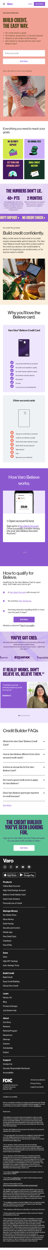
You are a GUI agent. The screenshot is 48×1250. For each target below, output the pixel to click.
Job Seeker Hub (9, 1010)
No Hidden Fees (9, 915)
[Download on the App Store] (10, 875)
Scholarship (8, 1048)
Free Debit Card (9, 936)
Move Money (8, 919)
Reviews (6, 1026)
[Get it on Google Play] (27, 874)
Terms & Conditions (37, 1080)
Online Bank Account (11, 886)
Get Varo (24, 61)
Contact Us (7, 1064)
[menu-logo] (10, 4)
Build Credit (8, 977)
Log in (30, 4)
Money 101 (7, 997)
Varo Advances (24, 601)
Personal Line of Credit (12, 903)
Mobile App (7, 932)
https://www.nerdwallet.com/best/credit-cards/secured (20, 1185)
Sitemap (6, 1039)
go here (36, 1104)
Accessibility (8, 1072)
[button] (19, 715)
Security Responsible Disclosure (16, 1068)
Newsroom (7, 1035)
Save (5, 957)
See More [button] (7, 805)
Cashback (7, 941)
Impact (6, 1052)
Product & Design (10, 1006)
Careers (6, 1044)
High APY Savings (10, 961)
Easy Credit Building (11, 981)
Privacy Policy (35, 1083)
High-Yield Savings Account (14, 890)
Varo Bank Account (29, 526)
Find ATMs (7, 945)
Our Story (7, 1022)
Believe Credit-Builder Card (14, 894)
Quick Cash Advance (11, 899)
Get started (39, 4)
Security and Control (11, 928)
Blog (5, 1002)
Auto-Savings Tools (11, 965)
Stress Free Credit (10, 986)
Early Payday (8, 923)
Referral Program (10, 1031)
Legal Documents (37, 1087)
